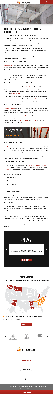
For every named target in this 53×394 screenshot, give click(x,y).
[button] (46, 250)
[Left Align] (24, 2)
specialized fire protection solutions (37, 165)
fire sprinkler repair (24, 120)
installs (9, 150)
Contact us (7, 224)
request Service (26, 392)
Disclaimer (17, 388)
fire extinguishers (27, 86)
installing (6, 169)
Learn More (25, 260)
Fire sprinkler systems (9, 108)
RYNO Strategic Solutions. (40, 386)
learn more (25, 324)
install (34, 99)
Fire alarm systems (9, 65)
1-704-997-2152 (26, 360)
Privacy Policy (24, 388)
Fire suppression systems (10, 146)
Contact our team (8, 56)
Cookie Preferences (33, 388)
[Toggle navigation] (4, 2)
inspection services (15, 93)
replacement (34, 120)
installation (25, 116)
